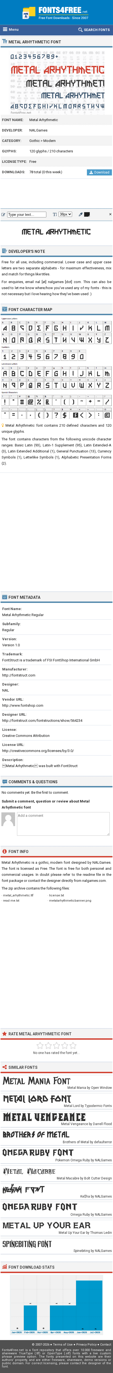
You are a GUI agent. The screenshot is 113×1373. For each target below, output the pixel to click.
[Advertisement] (56, 193)
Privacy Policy (86, 1344)
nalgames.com (94, 881)
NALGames (38, 130)
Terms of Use (63, 1344)
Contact (105, 1344)
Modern (49, 141)
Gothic (34, 141)
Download (101, 172)
